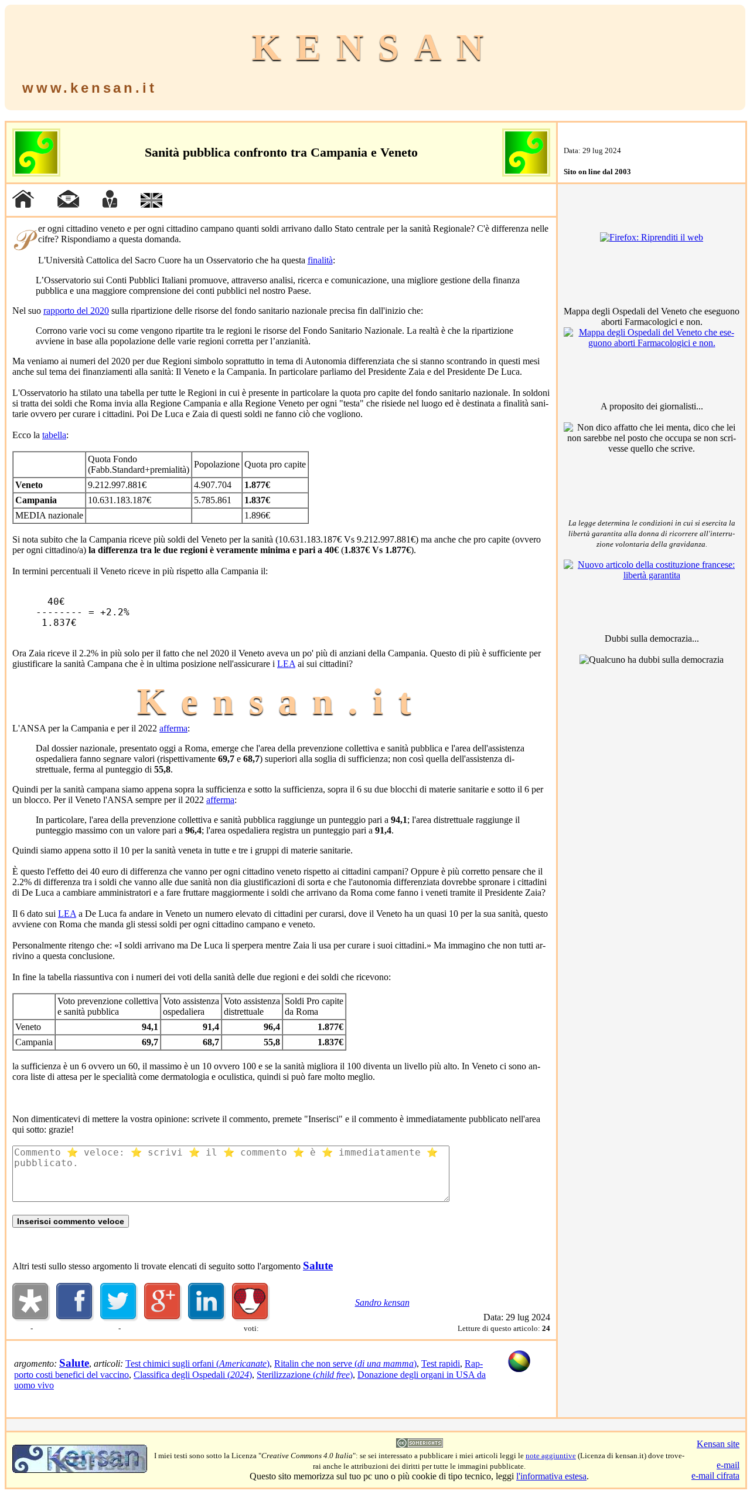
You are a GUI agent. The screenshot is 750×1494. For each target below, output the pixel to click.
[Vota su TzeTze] (251, 1318)
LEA (286, 664)
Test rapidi (440, 1363)
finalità (320, 260)
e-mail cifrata (715, 1476)
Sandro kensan (382, 1302)
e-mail (728, 1465)
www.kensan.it (89, 88)
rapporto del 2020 (76, 311)
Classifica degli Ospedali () (193, 1375)
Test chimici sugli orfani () (197, 1363)
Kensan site (718, 1444)
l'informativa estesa (551, 1476)
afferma (173, 728)
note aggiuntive (551, 1455)
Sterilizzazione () (305, 1375)
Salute (318, 1265)
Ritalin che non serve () (345, 1363)
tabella (54, 435)
